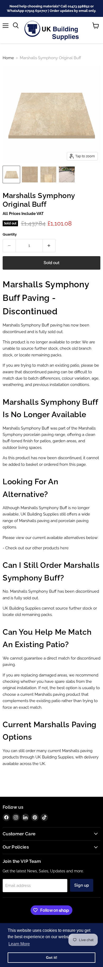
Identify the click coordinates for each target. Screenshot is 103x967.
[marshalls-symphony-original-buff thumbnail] (29, 174)
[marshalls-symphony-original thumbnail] (66, 174)
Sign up (81, 885)
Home (8, 58)
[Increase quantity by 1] (49, 245)
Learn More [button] (19, 944)
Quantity (10, 234)
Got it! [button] (51, 957)
